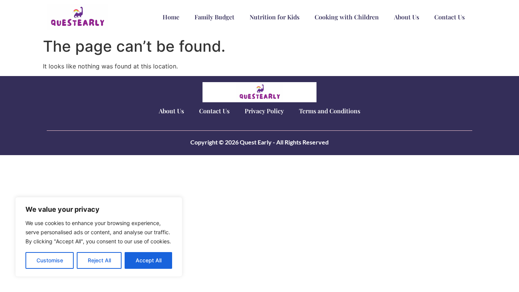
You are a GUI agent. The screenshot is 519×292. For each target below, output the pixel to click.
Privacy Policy (264, 111)
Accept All (148, 260)
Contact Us (449, 17)
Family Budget (214, 17)
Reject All (99, 260)
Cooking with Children (347, 17)
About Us (406, 17)
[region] (98, 237)
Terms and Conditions (329, 111)
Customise (49, 260)
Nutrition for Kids (274, 17)
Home (171, 17)
